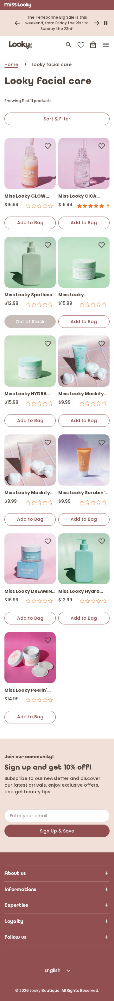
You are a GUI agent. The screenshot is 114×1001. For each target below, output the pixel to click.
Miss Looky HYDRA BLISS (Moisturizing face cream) (27, 394)
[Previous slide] (17, 23)
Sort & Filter (57, 119)
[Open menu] (106, 45)
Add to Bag (30, 222)
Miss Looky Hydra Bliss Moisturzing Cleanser (78, 591)
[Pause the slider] (106, 23)
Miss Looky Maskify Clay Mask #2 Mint (81, 394)
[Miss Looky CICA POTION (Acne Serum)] (84, 163)
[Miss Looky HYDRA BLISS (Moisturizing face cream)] (30, 361)
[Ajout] (47, 145)
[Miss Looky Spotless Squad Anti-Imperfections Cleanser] (30, 262)
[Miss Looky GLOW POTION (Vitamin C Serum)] (30, 163)
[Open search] (69, 45)
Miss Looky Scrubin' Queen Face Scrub (81, 493)
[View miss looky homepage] (17, 5)
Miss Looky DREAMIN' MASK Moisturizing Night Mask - (28, 591)
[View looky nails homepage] (21, 45)
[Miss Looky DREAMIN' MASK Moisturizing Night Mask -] (30, 559)
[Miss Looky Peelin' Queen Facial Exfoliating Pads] (30, 657)
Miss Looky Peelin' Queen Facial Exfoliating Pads (25, 690)
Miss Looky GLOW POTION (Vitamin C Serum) (26, 196)
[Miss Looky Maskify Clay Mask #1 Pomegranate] (30, 460)
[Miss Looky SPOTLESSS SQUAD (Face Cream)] (84, 262)
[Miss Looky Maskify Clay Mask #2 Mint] (84, 361)
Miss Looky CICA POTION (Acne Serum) (77, 196)
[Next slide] (97, 23)
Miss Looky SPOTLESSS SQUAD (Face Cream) (80, 295)
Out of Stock (30, 321)
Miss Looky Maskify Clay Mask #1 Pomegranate (27, 493)
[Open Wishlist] (81, 45)
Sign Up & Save (57, 831)
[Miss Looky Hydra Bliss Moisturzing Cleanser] (84, 559)
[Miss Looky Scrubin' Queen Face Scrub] (84, 460)
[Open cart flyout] (93, 45)
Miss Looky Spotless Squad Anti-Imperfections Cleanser (28, 295)
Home (11, 64)
